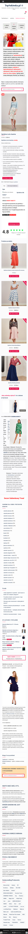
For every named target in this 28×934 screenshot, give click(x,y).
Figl (16, 895)
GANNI (4, 898)
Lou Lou (22, 906)
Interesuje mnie (14, 224)
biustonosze (6, 530)
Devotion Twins (18, 893)
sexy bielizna (7, 528)
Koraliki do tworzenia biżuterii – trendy (12, 614)
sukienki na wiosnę (8, 572)
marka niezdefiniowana (16, 911)
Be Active (5, 887)
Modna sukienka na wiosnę (9, 426)
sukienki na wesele (8, 582)
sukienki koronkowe (8, 520)
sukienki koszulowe (8, 565)
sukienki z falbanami (8, 525)
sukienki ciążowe (7, 550)
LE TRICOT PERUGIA (13, 906)
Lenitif (4, 906)
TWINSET (22, 922)
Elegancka (22, 813)
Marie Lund (5, 911)
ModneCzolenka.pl (6, 761)
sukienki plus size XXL (9, 560)
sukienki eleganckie (8, 553)
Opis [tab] (4, 185)
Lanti (20, 903)
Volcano (11, 925)
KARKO (5, 903)
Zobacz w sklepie (8, 178)
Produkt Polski (6, 919)
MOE (23, 914)
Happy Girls (11, 898)
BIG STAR (18, 887)
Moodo (5, 917)
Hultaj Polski (19, 898)
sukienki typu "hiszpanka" (9, 567)
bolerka (5, 535)
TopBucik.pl (5, 759)
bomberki (6, 538)
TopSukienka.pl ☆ (14, 5)
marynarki (6, 540)
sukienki (5, 452)
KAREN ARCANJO (17, 901)
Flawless (21, 895)
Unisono (5, 925)
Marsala (5, 914)
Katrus (10, 903)
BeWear (12, 887)
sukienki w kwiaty (8, 562)
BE (17, 885)
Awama (13, 885)
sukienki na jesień (8, 577)
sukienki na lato (7, 575)
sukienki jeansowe (8, 513)
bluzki (5, 533)
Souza (13, 919)
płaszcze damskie (8, 545)
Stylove (19, 919)
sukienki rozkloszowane (9, 570)
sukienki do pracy (7, 515)
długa (13, 813)
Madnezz (15, 909)
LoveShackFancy (7, 909)
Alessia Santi (6, 885)
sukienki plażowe (7, 511)
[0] (25, 13)
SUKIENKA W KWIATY (15, 416)
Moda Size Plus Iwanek (14, 914)
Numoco (15, 917)
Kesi (15, 903)
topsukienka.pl (5, 801)
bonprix (13, 890)
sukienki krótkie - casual (9, 555)
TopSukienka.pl (11, 475)
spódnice (12, 18)
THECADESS (15, 922)
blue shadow (6, 890)
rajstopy (5, 543)
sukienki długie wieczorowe (10, 557)
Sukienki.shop (6, 922)
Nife (10, 917)
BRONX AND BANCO (8, 893)
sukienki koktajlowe (8, 518)
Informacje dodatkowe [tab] (12, 185)
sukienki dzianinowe (8, 523)
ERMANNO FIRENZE (8, 895)
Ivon (4, 901)
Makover (22, 909)
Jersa (9, 901)
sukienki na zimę (7, 580)
